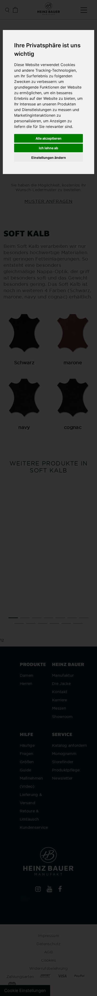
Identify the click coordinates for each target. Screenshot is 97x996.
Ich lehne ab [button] (48, 148)
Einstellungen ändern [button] (48, 158)
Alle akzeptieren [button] (48, 138)
